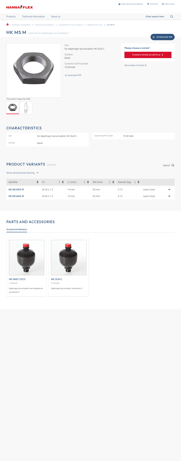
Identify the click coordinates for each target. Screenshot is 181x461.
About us (55, 16)
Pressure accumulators (44, 24)
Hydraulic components (21, 24)
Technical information (33, 16)
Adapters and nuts (94, 24)
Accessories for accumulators (70, 24)
